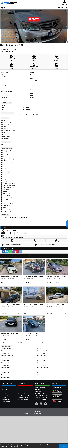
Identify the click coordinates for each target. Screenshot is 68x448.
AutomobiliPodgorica (42, 367)
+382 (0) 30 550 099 (41, 397)
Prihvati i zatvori (63, 445)
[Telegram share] (20, 251)
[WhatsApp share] (10, 251)
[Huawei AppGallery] (57, 401)
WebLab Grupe (38, 412)
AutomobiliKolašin (41, 358)
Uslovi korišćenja (23, 394)
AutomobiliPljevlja (41, 365)
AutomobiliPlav (5, 365)
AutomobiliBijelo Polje (42, 351)
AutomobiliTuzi (5, 372)
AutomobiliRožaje (5, 370)
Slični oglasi (35, 256)
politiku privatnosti (14, 446)
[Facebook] (36, 404)
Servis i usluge (6, 400)
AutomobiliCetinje (41, 353)
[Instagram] (41, 404)
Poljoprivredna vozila (7, 394)
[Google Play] (57, 391)
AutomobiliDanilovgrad (7, 355)
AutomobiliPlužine (5, 367)
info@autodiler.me (40, 399)
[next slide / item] (66, 26)
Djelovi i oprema (6, 402)
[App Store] (57, 396)
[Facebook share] (3, 251)
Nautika (4, 398)
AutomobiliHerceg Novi (7, 358)
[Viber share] (14, 251)
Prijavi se (20, 388)
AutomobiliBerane (5, 351)
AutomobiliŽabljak (5, 377)
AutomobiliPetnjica (42, 363)
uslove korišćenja (4, 446)
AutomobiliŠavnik (41, 375)
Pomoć (20, 392)
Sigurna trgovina (23, 400)
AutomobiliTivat (41, 370)
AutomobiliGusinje (42, 355)
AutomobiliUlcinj (41, 372)
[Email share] (17, 251)
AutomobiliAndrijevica (6, 348)
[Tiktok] (45, 404)
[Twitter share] (7, 251)
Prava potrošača (23, 398)
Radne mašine (5, 396)
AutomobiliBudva (5, 353)
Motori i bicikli (5, 390)
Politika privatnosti (23, 396)
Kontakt (20, 390)
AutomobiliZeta (5, 375)
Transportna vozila (7, 392)
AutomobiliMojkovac (42, 360)
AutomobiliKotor (5, 360)
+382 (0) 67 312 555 (41, 395)
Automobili (5, 388)
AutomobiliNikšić (5, 363)
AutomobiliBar (41, 348)
